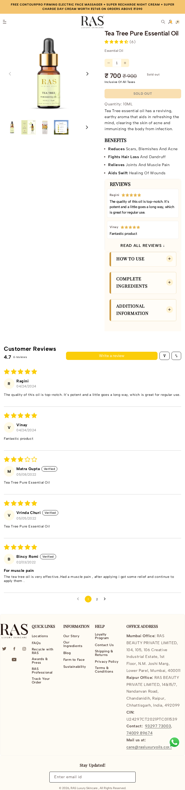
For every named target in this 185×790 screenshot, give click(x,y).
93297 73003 (158, 726)
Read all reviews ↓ (142, 245)
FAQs (36, 643)
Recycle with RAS (42, 651)
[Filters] (164, 356)
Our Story (71, 636)
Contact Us (104, 645)
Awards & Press (40, 661)
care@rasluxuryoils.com (149, 747)
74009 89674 (139, 733)
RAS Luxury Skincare (84, 788)
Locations (40, 636)
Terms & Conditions (104, 670)
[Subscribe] (129, 777)
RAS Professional (42, 671)
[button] (4, 22)
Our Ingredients (73, 644)
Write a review (111, 355)
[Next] (87, 127)
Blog (67, 653)
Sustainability (74, 667)
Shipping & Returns (104, 653)
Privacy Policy (107, 662)
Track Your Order (41, 680)
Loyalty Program (102, 636)
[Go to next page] (106, 599)
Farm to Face (74, 660)
